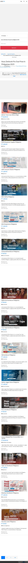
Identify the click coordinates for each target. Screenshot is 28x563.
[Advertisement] (14, 18)
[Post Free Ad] (24, 1)
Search (14, 47)
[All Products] (21, 1)
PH (2, 1)
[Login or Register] (26, 1)
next (15, 557)
